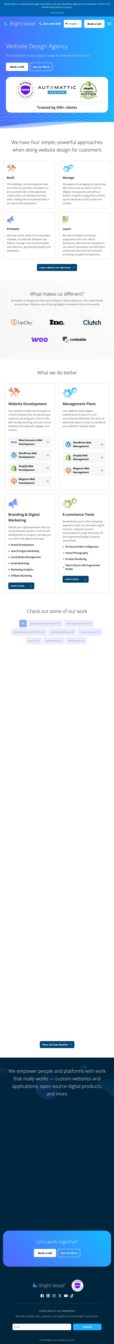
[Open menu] (109, 24)
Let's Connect (57, 12)
